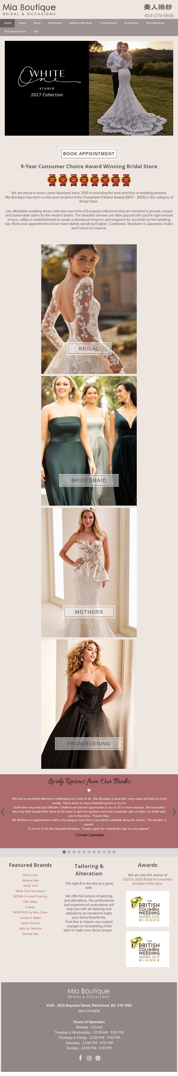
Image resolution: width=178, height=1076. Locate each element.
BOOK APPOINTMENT (89, 153)
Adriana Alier (30, 880)
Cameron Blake (30, 917)
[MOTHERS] (89, 572)
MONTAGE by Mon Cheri (30, 912)
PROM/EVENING (89, 743)
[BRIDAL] (89, 309)
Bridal (37, 23)
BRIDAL (89, 348)
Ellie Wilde (30, 901)
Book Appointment (15, 31)
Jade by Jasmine (30, 928)
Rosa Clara (30, 875)
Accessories (131, 23)
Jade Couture (30, 923)
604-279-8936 (159, 15)
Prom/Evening (108, 23)
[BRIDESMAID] (89, 440)
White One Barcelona (30, 891)
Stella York (30, 885)
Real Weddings (155, 23)
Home (8, 23)
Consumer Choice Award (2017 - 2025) (114, 197)
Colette (30, 907)
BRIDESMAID (89, 480)
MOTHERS (89, 612)
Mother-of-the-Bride (80, 23)
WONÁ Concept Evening (30, 896)
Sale (36, 31)
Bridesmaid (55, 23)
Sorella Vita (30, 934)
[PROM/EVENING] (89, 704)
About (22, 23)
